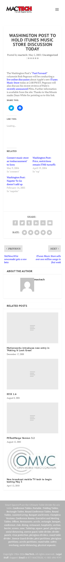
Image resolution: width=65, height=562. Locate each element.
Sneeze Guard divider (22, 538)
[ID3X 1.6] (32, 374)
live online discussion (18, 79)
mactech (22, 54)
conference (9, 525)
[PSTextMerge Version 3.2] (32, 418)
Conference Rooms (25, 518)
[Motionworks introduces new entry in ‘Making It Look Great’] (32, 327)
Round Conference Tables (38, 511)
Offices (15, 521)
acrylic (36, 521)
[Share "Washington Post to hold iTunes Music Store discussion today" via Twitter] (22, 222)
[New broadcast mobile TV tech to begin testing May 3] (32, 460)
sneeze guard (30, 531)
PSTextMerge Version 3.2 (21, 438)
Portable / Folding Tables (45, 508)
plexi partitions (42, 538)
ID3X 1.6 (12, 394)
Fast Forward (39, 73)
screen (15, 528)
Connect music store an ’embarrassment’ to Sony (18, 161)
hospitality (46, 525)
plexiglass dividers (38, 535)
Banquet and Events (39, 514)
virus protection (20, 535)
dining (25, 525)
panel (46, 528)
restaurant (34, 525)
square (39, 528)
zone (22, 528)
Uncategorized (50, 54)
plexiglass (55, 528)
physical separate (47, 545)
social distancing (14, 531)
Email (22, 557)
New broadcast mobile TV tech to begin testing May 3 (29, 480)
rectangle (46, 521)
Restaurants (26, 521)
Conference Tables (22, 508)
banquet (56, 521)
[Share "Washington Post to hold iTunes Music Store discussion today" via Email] (49, 222)
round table (43, 541)
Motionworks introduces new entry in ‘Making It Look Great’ (28, 349)
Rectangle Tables (15, 511)
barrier (7, 528)
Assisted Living (20, 514)
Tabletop (30, 528)
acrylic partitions (28, 541)
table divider (44, 531)
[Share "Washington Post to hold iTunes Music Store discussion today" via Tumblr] (29, 222)
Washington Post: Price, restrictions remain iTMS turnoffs (44, 161)
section (56, 525)
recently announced (17, 88)
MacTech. (30, 554)
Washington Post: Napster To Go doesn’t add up (16, 181)
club (18, 525)
